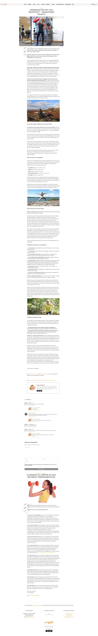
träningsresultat (37, 595)
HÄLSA (34, 4)
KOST (38, 4)
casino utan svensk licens (37, 605)
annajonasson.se (39, 386)
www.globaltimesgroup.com (68, 617)
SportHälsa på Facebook (33, 373)
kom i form (35, 380)
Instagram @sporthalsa (44, 373)
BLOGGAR (43, 4)
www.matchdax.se (68, 613)
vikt (55, 380)
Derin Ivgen (30, 413)
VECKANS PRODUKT (60, 4)
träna (33, 595)
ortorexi (49, 380)
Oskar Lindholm (48, 614)
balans (30, 380)
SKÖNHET (48, 4)
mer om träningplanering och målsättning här (46, 552)
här (34, 532)
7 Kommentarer (28, 399)
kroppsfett (39, 380)
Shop (73, 4)
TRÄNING (29, 4)
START (25, 4)
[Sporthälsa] (5, 4)
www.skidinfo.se (69, 615)
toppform (52, 380)
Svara (57, 402)
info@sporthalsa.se (30, 617)
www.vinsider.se (69, 614)
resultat (30, 595)
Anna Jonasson (40, 385)
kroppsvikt (43, 380)
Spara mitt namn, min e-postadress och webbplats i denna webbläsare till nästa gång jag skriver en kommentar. (41, 465)
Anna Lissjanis (34, 407)
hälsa (32, 380)
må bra (46, 380)
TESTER (53, 4)
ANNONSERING (68, 4)
